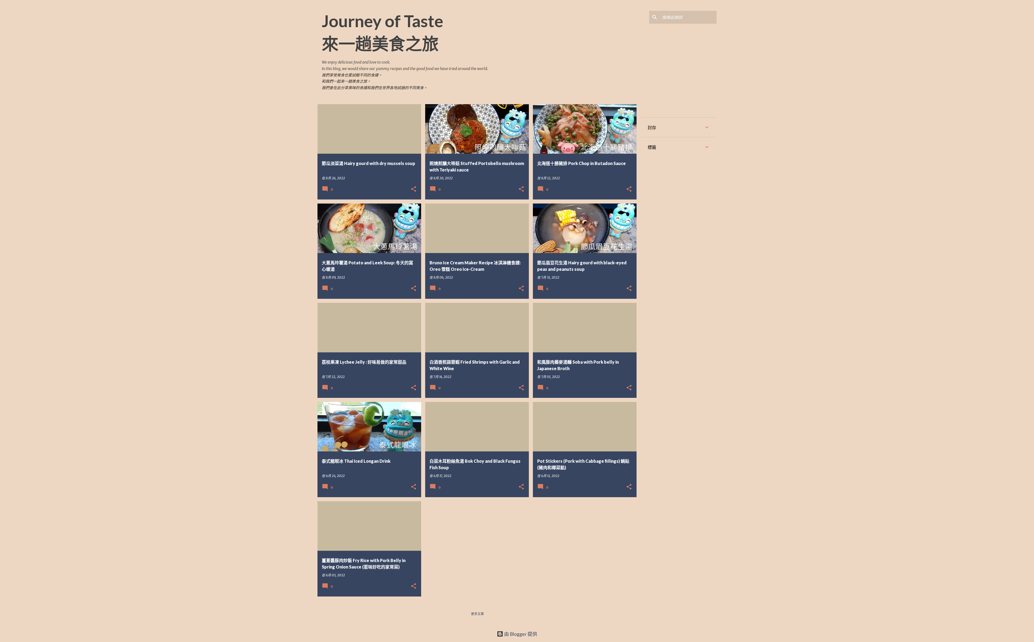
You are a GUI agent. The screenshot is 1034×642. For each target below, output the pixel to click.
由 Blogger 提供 (520, 634)
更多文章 (477, 614)
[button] (413, 189)
